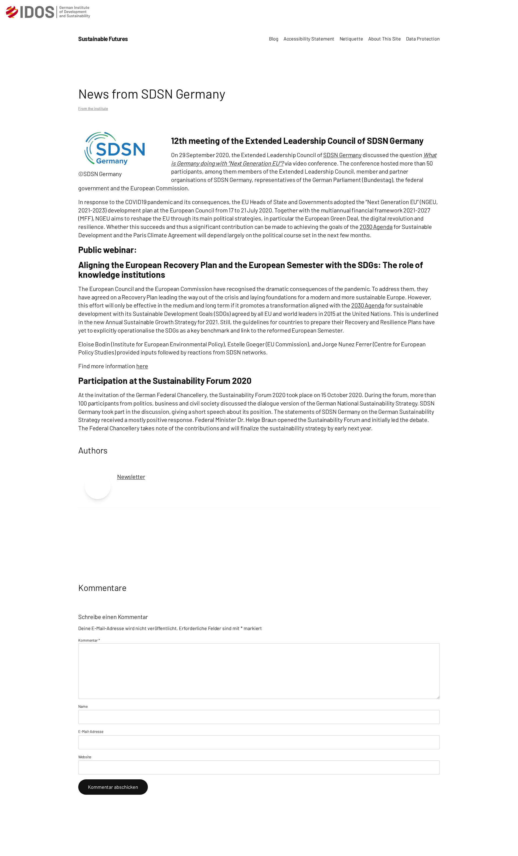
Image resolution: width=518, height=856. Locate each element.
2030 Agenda (376, 226)
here (142, 365)
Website (84, 757)
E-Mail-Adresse (90, 731)
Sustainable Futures (103, 38)
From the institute (93, 108)
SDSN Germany (342, 154)
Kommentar (89, 640)
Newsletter (131, 476)
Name (83, 706)
